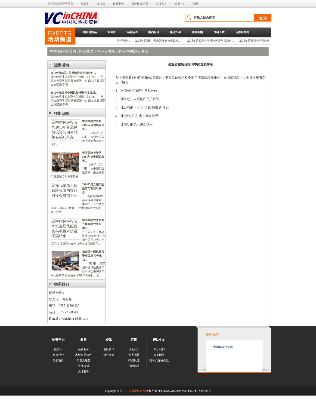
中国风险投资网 (63, 51)
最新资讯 (108, 349)
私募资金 (118, 3)
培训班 (112, 32)
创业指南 (108, 354)
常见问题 (133, 354)
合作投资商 (242, 32)
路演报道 (153, 32)
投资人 (58, 349)
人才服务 (83, 371)
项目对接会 (90, 32)
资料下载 (219, 32)
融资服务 (83, 349)
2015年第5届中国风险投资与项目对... (152, 40)
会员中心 (180, 3)
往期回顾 (197, 32)
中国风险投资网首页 (60, 3)
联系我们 (133, 349)
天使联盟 (83, 366)
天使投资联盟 (139, 3)
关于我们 (159, 349)
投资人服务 (83, 360)
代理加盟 (133, 366)
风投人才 (161, 3)
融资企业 (58, 354)
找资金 (85, 3)
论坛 (196, 3)
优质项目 (58, 360)
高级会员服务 (83, 354)
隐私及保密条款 (159, 360)
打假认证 (133, 360)
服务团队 (159, 354)
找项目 (101, 3)
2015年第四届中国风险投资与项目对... (205, 40)
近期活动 (132, 32)
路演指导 (175, 32)
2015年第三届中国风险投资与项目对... (257, 40)
